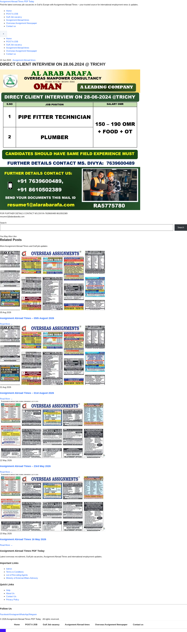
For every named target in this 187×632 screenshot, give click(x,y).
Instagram (14, 614)
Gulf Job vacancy (14, 17)
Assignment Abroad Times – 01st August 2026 (27, 393)
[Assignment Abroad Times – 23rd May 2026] (52, 457)
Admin (9, 569)
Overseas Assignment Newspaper (21, 23)
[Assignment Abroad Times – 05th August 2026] (52, 309)
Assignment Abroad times (17, 20)
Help (8, 590)
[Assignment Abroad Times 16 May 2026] (52, 530)
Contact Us (11, 596)
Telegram (33, 614)
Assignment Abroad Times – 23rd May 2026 (25, 466)
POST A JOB (12, 14)
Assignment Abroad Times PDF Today (17, 1)
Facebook (4, 614)
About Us (10, 593)
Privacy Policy (12, 599)
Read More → (6, 324)
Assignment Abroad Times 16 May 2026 (23, 539)
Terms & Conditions (15, 572)
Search (3, 223)
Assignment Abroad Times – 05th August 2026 (27, 318)
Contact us (11, 26)
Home (9, 11)
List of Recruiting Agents (17, 575)
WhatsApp (24, 614)
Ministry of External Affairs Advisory (22, 578)
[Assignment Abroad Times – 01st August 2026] (52, 384)
